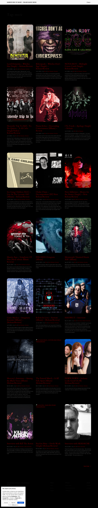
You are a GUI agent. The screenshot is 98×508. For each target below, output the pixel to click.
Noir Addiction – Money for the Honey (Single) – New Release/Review (77, 194)
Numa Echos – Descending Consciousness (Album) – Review (47, 128)
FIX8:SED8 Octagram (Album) (45, 258)
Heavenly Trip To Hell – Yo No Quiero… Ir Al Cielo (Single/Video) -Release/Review (19, 129)
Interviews (79, 320)
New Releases (22, 69)
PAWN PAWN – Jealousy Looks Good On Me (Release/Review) (76, 380)
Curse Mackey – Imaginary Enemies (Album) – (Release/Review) (18, 320)
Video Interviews (27, 446)
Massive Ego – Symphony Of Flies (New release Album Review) (19, 259)
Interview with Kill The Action (20, 443)
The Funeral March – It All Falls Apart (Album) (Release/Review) (47, 380)
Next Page (87, 466)
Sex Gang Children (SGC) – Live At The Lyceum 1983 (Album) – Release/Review (19, 194)
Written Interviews (86, 320)
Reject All (13, 502)
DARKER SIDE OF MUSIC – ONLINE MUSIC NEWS (21, 2)
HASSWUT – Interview (75, 318)
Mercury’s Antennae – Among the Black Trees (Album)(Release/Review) (20, 380)
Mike (17, 69)
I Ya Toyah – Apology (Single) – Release (78, 127)
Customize (6, 502)
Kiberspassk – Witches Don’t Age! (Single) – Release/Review (48, 66)
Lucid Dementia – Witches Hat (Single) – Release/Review (20, 65)
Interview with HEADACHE (77, 443)
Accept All (21, 502)
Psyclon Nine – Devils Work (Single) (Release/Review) (48, 444)
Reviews (27, 69)
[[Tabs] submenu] (90, 2)
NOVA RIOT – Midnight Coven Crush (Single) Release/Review (76, 66)
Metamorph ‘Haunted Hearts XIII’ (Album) (77, 258)
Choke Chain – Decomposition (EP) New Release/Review (47, 194)
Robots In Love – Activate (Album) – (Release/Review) (48, 319)
